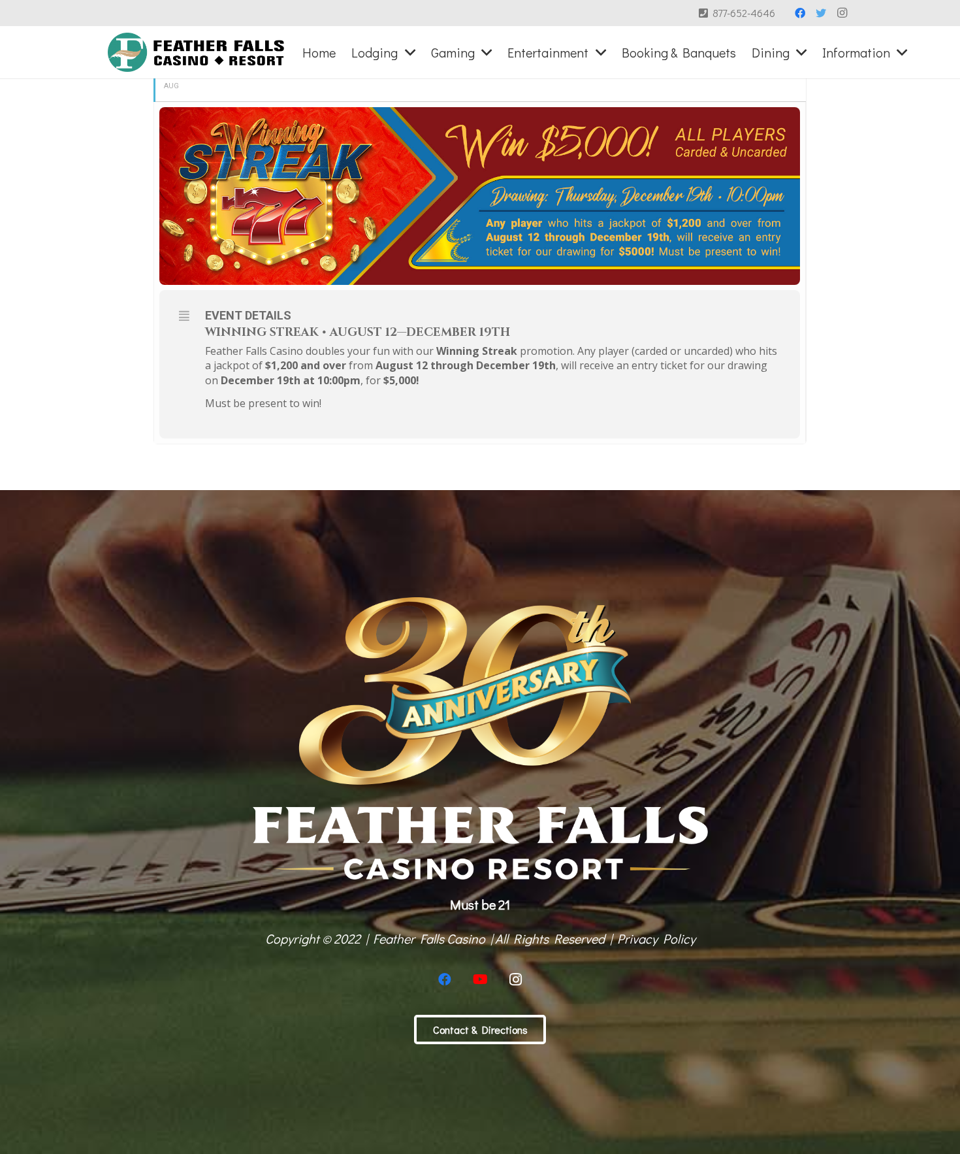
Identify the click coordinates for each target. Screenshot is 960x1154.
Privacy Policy (656, 938)
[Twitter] (820, 13)
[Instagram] (841, 13)
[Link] (196, 52)
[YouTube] (480, 979)
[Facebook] (800, 13)
